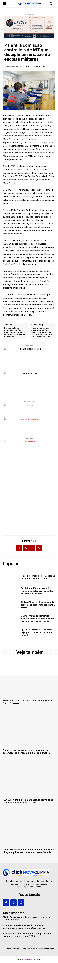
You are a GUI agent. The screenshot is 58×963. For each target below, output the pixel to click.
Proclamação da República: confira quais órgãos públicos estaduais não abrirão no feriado (14, 332)
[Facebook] (19, 548)
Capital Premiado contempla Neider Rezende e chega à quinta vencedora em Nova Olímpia (37, 618)
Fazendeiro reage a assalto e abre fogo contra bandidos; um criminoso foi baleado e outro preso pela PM (42, 332)
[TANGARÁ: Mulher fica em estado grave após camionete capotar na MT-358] (11, 604)
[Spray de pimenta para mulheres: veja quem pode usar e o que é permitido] (11, 632)
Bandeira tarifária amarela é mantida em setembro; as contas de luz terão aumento (37, 591)
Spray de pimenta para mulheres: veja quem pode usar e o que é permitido (37, 632)
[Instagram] (13, 902)
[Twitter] (26, 548)
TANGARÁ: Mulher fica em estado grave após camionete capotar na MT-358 (38, 605)
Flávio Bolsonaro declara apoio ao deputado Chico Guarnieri (38, 577)
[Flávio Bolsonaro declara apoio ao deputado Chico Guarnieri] (11, 577)
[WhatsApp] (39, 548)
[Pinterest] (32, 548)
